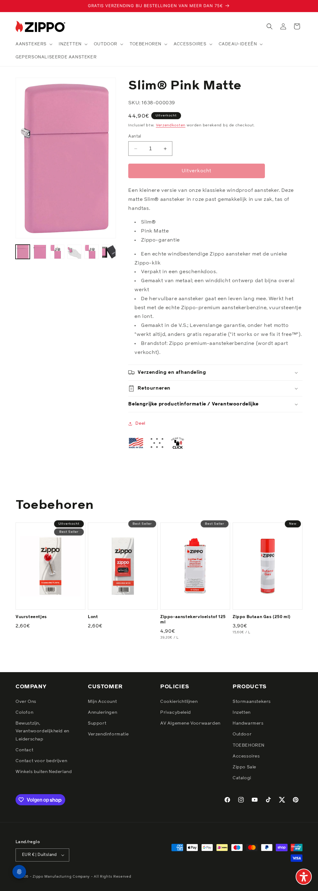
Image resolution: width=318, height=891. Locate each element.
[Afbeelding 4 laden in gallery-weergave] (74, 252)
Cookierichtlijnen (179, 701)
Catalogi (242, 778)
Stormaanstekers (252, 701)
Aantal (134, 136)
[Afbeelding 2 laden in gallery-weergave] (40, 252)
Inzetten (242, 712)
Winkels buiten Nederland (44, 772)
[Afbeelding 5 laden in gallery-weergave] (91, 252)
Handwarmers (248, 723)
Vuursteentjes (31, 617)
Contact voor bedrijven (41, 761)
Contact (24, 750)
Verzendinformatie (108, 734)
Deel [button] (140, 423)
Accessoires (246, 756)
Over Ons (26, 701)
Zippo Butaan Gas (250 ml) (262, 617)
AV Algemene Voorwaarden (190, 723)
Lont (93, 617)
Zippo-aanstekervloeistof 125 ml (193, 619)
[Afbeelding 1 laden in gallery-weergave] (23, 252)
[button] (33, 44)
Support (97, 723)
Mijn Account (102, 701)
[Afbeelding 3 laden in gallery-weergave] (57, 252)
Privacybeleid (175, 712)
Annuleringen (102, 712)
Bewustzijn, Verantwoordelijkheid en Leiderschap (42, 731)
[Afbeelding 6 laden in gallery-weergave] (109, 252)
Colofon (24, 712)
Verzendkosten (170, 125)
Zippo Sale (244, 767)
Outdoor (242, 734)
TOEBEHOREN (249, 745)
